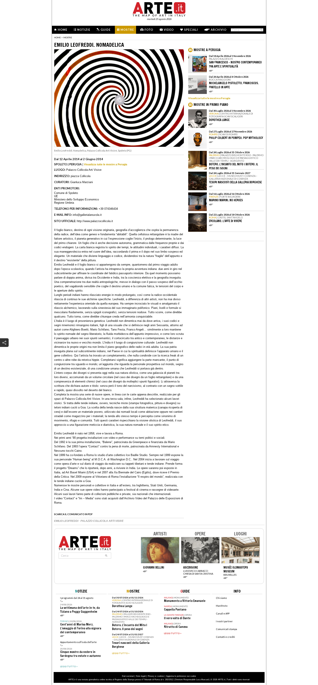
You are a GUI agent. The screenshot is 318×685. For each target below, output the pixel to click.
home (57, 37)
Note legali (141, 676)
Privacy (151, 676)
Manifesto (221, 605)
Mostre (127, 29)
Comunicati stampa (226, 629)
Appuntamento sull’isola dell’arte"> (80, 649)
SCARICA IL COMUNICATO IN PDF (73, 514)
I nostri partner (224, 621)
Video (169, 29)
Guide (106, 29)
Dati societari (128, 676)
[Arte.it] (159, 8)
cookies (160, 676)
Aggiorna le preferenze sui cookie (181, 676)
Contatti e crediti (225, 636)
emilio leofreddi (66, 520)
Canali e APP (223, 613)
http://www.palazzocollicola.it (95, 221)
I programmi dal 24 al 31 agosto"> (80, 605)
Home (62, 29)
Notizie (83, 29)
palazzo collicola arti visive (102, 520)
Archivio (218, 29)
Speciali (191, 29)
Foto (149, 29)
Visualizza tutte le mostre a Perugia (105, 164)
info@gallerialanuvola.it (87, 214)
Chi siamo (221, 597)
